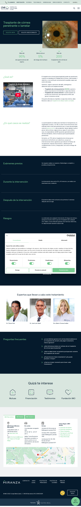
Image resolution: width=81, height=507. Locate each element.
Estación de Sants (66, 427)
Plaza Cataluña (65, 431)
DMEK (67, 89)
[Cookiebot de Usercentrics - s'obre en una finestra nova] (68, 235)
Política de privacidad (43, 481)
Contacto (26, 480)
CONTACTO (67, 2)
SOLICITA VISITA (10, 32)
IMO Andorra (30, 417)
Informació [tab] (64, 240)
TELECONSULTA (37, 2)
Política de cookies (53, 481)
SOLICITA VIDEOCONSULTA (29, 32)
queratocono (50, 128)
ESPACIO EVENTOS (57, 2)
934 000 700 (14, 433)
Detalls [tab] (40, 240)
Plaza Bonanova (65, 435)
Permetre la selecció (40, 270)
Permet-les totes (63, 270)
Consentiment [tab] (17, 240)
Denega (17, 270)
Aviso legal (33, 481)
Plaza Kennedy (64, 436)
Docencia (29, 2)
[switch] (31, 263)
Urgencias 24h (47, 2)
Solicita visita (72, 492)
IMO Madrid (20, 417)
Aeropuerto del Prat (66, 433)
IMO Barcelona (9, 417)
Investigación (21, 2)
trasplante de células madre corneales (63, 100)
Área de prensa (62, 481)
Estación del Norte (66, 429)
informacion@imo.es (16, 437)
